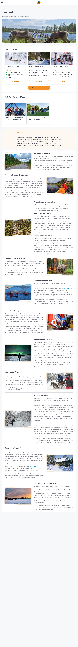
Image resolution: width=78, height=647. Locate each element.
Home (3, 7)
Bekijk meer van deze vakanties (39, 88)
